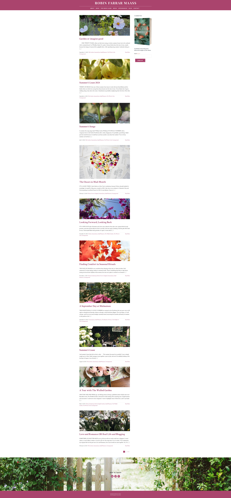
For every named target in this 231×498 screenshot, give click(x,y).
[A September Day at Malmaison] (104, 292)
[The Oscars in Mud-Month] (104, 162)
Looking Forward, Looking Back (95, 222)
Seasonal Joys (97, 52)
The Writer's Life (111, 52)
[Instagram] (115, 476)
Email (137, 53)
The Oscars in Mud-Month (92, 182)
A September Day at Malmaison (95, 306)
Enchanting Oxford (95, 275)
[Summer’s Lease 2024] (104, 69)
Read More (127, 52)
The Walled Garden (109, 233)
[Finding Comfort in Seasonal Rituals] (104, 250)
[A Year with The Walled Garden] (104, 377)
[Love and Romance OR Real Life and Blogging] (104, 421)
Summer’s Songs (87, 127)
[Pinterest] (118, 476)
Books (89, 193)
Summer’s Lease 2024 (89, 83)
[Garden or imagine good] (104, 25)
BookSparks (114, 494)
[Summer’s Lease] (104, 336)
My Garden (91, 52)
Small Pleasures (103, 52)
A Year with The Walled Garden (95, 390)
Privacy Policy (119, 494)
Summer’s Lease (87, 350)
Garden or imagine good (91, 39)
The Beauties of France (107, 319)
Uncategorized (82, 54)
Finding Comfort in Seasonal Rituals (97, 264)
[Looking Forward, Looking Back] (104, 209)
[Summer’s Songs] (104, 113)
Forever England (94, 193)
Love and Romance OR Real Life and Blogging (102, 434)
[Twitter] (112, 476)
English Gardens (101, 403)
